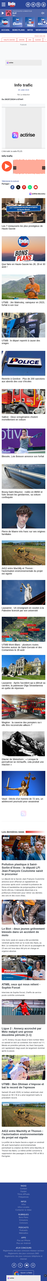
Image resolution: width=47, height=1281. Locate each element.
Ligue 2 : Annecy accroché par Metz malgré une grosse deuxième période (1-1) (21, 1031)
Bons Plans (18, 30)
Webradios (23, 1233)
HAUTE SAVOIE (9, 40)
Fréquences (24, 1197)
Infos (30, 30)
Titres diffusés (23, 1194)
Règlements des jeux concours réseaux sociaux (23, 1250)
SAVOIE (21, 40)
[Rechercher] (38, 4)
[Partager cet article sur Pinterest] (23, 188)
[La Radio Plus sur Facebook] (14, 1265)
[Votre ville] (28, 4)
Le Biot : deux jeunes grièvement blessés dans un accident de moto (23, 932)
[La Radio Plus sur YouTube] (26, 1265)
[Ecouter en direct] (33, 4)
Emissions (23, 1220)
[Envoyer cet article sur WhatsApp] (29, 188)
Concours (23, 1223)
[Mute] (42, 13)
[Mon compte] (43, 4)
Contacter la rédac (23, 1210)
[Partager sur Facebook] (11, 188)
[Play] (3, 13)
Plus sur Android (23, 1243)
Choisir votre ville (40, 36)
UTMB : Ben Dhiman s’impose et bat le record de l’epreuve (23, 1086)
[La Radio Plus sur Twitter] (20, 1265)
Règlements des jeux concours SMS (23, 1253)
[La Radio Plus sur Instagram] (33, 1265)
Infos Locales (23, 1207)
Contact (23, 1188)
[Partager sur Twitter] (17, 188)
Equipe (23, 1191)
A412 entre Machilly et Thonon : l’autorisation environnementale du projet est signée (22, 1134)
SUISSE (38, 40)
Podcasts (23, 1230)
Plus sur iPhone (23, 1240)
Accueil (5, 30)
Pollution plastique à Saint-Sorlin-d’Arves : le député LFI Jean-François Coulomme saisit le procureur (22, 869)
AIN (30, 40)
